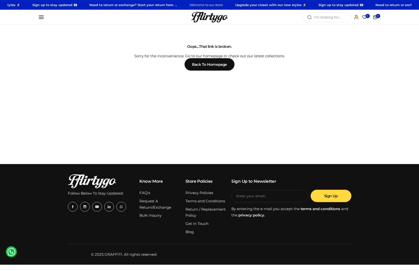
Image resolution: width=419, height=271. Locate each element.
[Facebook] (73, 207)
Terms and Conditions (205, 201)
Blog (189, 232)
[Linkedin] (109, 207)
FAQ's (144, 192)
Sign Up (331, 196)
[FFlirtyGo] (209, 17)
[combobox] (327, 17)
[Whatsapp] (121, 207)
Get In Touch (197, 223)
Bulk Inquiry (150, 215)
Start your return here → (153, 5)
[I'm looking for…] (309, 17)
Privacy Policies (199, 192)
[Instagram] (85, 207)
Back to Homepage (209, 64)
